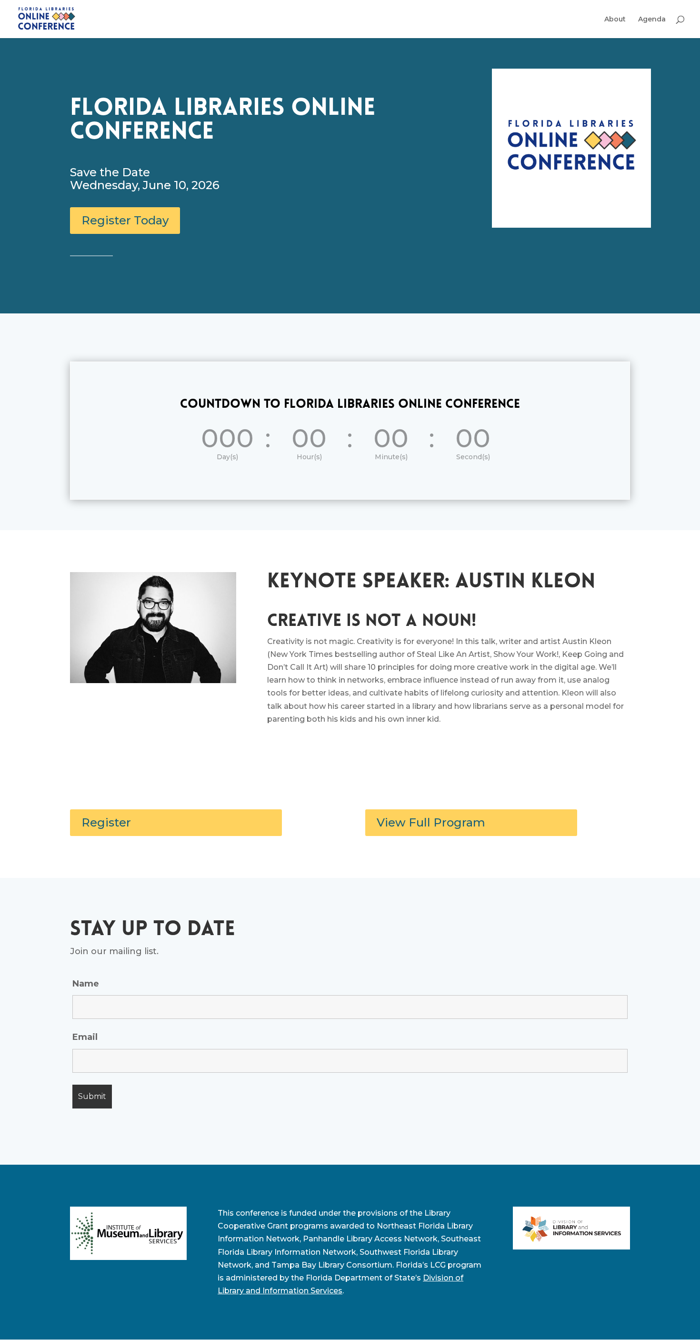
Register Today (125, 220)
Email (85, 1037)
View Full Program (431, 822)
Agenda (652, 19)
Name (85, 983)
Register (106, 822)
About (615, 19)
